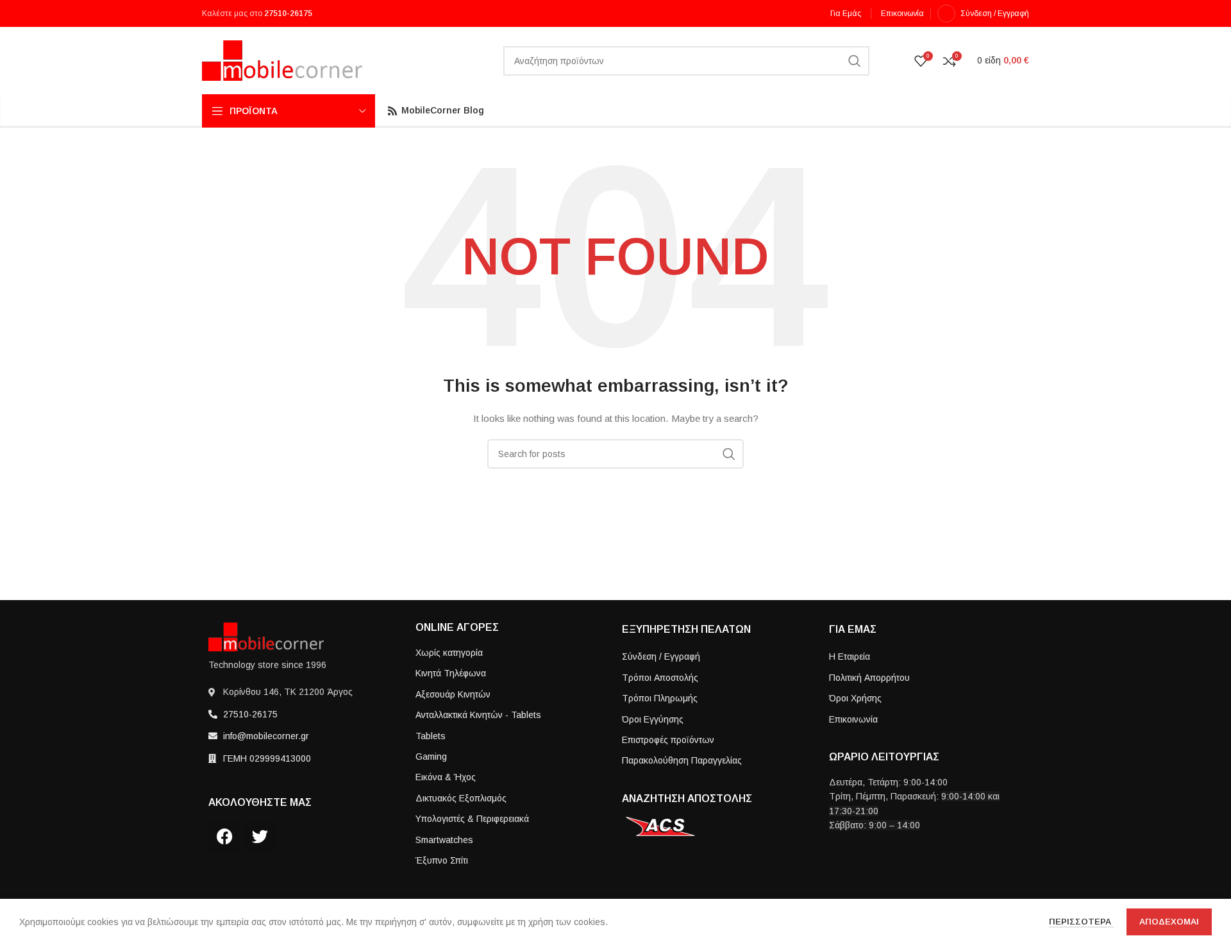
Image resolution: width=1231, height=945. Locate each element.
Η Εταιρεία (849, 656)
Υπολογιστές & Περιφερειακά (472, 819)
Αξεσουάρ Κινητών (452, 694)
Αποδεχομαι (1169, 921)
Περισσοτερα (1081, 921)
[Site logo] (282, 59)
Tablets (430, 736)
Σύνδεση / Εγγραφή (661, 656)
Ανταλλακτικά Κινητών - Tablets (478, 715)
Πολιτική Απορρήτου (869, 678)
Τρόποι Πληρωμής (660, 698)
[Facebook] (224, 837)
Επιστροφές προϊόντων (668, 740)
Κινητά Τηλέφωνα (450, 673)
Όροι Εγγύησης (652, 719)
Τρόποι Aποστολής (660, 678)
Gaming (431, 756)
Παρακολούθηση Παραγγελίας (682, 760)
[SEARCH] (854, 61)
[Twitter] (260, 837)
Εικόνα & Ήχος (445, 777)
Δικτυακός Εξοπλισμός (461, 798)
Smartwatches (444, 840)
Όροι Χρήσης (855, 698)
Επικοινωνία (853, 719)
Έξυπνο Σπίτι (441, 860)
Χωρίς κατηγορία (449, 653)
